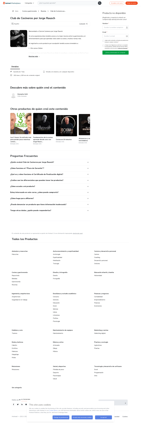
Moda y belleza (17, 342)
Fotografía (56, 279)
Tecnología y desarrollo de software (108, 366)
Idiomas (55, 309)
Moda (14, 357)
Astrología (56, 254)
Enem (55, 306)
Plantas (96, 348)
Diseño (55, 275)
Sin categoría (17, 388)
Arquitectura (16, 297)
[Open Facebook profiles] (13, 404)
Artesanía (56, 345)
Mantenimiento (58, 333)
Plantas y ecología (101, 342)
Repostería (15, 275)
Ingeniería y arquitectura (21, 294)
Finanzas (97, 303)
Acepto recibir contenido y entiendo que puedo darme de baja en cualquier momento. (116, 41)
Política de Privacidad (122, 48)
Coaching (97, 257)
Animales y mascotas (20, 251)
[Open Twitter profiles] (17, 404)
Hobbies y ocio (17, 330)
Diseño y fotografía (60, 272)
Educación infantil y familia (104, 272)
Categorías (28, 3)
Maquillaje (15, 354)
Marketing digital (100, 333)
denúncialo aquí (78, 233)
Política (55, 318)
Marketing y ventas (101, 330)
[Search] (99, 3)
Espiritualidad (57, 257)
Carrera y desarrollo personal (105, 251)
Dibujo (55, 348)
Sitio (95, 376)
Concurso (56, 297)
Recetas (14, 285)
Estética (14, 348)
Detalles (15, 66)
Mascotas (15, 254)
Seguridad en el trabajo (19, 300)
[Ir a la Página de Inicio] (12, 3)
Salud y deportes (59, 366)
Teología (56, 264)
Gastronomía (16, 282)
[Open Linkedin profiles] (22, 404)
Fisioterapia (57, 376)
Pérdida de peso (58, 369)
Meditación (56, 260)
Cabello (14, 345)
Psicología (56, 321)
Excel (96, 369)
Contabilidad (98, 297)
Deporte (56, 373)
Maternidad (98, 275)
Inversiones (98, 306)
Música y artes (58, 342)
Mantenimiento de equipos (63, 330)
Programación (98, 373)
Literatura (56, 315)
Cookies (125, 417)
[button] (48, 162)
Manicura (15, 351)
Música (55, 351)
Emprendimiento (99, 300)
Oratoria (97, 264)
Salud (55, 379)
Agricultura (98, 345)
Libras (55, 312)
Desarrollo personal (101, 260)
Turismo (14, 333)
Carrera (96, 254)
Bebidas (14, 279)
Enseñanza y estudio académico (64, 294)
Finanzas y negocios (101, 294)
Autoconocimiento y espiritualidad (66, 251)
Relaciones (16, 366)
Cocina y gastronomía (20, 272)
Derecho (56, 300)
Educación (56, 303)
